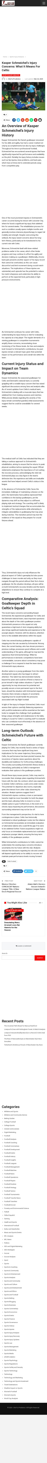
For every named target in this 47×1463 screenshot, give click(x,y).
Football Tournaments (11, 1194)
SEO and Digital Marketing (13, 1246)
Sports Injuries (9, 1329)
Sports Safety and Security (13, 1367)
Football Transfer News (12, 1198)
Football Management (12, 1167)
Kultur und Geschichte (11, 1229)
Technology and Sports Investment (16, 1381)
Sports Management (11, 1347)
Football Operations (11, 1177)
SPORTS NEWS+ (9, 1357)
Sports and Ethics (10, 1291)
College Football (10, 1122)
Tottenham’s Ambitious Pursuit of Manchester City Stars (23, 1045)
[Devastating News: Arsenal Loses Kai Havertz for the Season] (13, 914)
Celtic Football (11, 861)
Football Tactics (9, 1191)
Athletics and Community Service (15, 1115)
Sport (6, 1260)
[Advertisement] (23, 30)
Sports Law (8, 1343)
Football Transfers (10, 1201)
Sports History (9, 1326)
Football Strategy (10, 1187)
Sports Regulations (11, 1364)
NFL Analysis (8, 1236)
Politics (6, 1243)
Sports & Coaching (10, 1267)
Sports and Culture (10, 1284)
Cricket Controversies (11, 1129)
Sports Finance (9, 1319)
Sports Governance (11, 1322)
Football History (9, 1156)
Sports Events (9, 1315)
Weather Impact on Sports (13, 1388)
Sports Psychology (10, 1360)
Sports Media (9, 1353)
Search (4, 953)
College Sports (9, 1125)
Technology (8, 1374)
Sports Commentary (11, 1309)
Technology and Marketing (13, 1378)
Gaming (7, 1219)
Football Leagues (10, 1163)
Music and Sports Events (12, 1232)
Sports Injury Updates (11, 1340)
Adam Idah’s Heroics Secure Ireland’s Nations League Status (35, 886)
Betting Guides (9, 1118)
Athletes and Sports (11, 1111)
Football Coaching (10, 1143)
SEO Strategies (9, 1250)
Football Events (9, 1153)
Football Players (9, 1181)
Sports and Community (12, 1281)
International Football (11, 1225)
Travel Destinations (10, 1385)
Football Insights (10, 1160)
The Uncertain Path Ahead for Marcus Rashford (20, 1026)
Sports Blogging (10, 1301)
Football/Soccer (10, 1205)
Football (7, 1136)
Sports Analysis (9, 1277)
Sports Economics (10, 1312)
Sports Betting (9, 1298)
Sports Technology (10, 1371)
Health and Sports (10, 1222)
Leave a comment (24, 946)
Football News (9, 1174)
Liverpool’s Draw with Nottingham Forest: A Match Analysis (24, 1029)
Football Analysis (10, 1139)
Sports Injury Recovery (12, 1336)
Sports (6, 1263)
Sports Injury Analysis (11, 75)
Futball (6, 1212)
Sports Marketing (10, 1350)
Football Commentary (11, 1146)
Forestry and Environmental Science (16, 1208)
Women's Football (10, 1391)
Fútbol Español (9, 1215)
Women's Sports (10, 1395)
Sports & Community (11, 1270)
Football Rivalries (10, 1184)
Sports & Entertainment (12, 1274)
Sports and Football (11, 1295)
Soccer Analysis (9, 1257)
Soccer (6, 1253)
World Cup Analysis (11, 1398)
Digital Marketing (10, 1132)
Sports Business (10, 1305)
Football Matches (10, 1170)
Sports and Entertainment (13, 1288)
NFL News (7, 1239)
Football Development (12, 1149)
